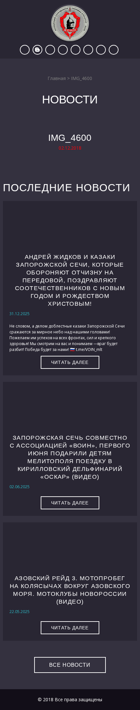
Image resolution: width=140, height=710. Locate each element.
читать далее (70, 362)
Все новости (70, 665)
